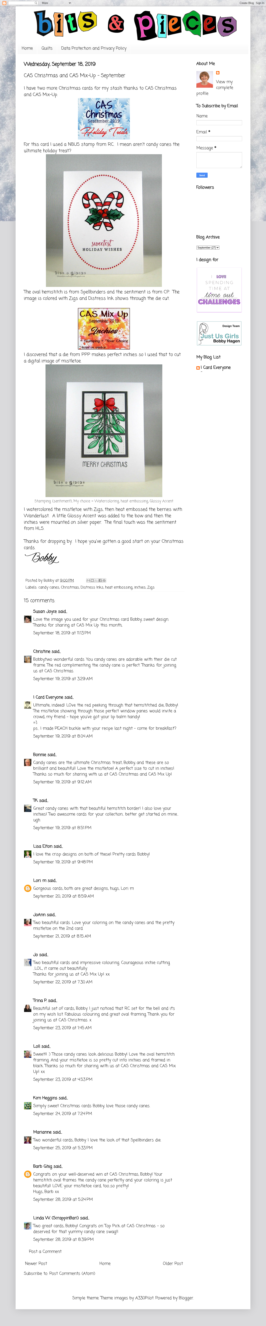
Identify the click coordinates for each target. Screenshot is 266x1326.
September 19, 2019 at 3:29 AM (63, 679)
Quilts (47, 48)
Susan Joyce (45, 611)
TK (35, 800)
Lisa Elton (42, 846)
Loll (36, 1046)
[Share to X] (96, 580)
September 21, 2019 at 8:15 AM (62, 936)
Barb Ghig (42, 1166)
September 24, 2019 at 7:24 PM (62, 1114)
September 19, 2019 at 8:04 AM (63, 736)
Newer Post (36, 1263)
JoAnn (39, 915)
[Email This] (88, 580)
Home (27, 48)
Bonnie (39, 755)
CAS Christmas (161, 88)
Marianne (42, 1132)
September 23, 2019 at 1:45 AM (62, 1028)
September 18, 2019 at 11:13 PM (62, 633)
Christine (41, 651)
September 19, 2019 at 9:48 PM (63, 862)
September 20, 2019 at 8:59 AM (63, 896)
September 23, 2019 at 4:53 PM (62, 1079)
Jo (35, 955)
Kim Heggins (45, 1098)
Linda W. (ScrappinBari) (56, 1218)
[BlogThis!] (92, 580)
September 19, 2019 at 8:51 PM (62, 828)
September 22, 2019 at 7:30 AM (62, 982)
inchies (140, 587)
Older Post (173, 1263)
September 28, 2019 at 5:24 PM (63, 1199)
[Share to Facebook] (100, 580)
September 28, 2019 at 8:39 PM (63, 1239)
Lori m (39, 880)
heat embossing (119, 587)
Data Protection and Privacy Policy (93, 48)
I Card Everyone (48, 697)
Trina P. (40, 1000)
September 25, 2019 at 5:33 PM (63, 1148)
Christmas (70, 587)
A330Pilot (144, 1298)
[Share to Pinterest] (104, 580)
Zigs (151, 587)
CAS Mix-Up (44, 94)
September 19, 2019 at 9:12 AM (62, 782)
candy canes (48, 587)
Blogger (186, 1298)
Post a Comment (45, 1251)
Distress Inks (92, 587)
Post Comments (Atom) (72, 1273)
